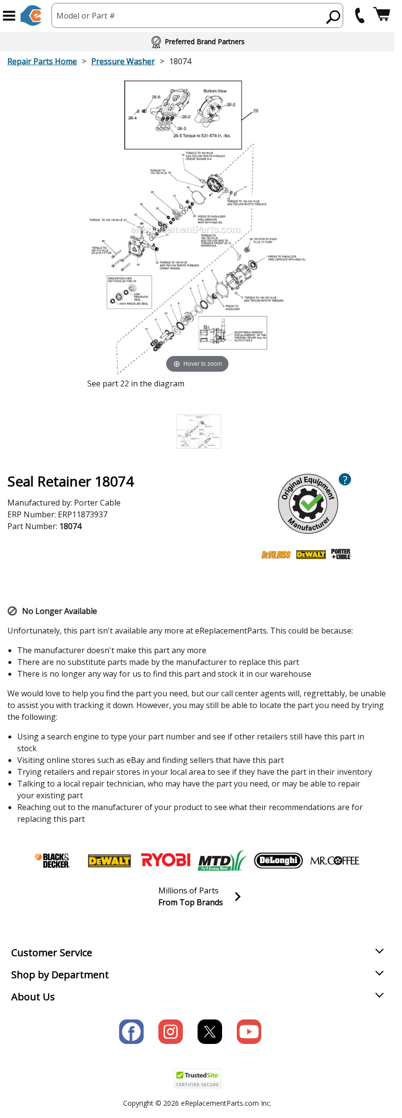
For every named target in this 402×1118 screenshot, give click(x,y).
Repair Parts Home (42, 61)
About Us (33, 996)
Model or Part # (85, 15)
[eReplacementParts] (31, 15)
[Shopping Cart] (381, 15)
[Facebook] (131, 1031)
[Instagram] (170, 1031)
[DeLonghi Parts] (278, 860)
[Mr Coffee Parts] (334, 860)
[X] (210, 1031)
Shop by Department (60, 974)
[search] (334, 16)
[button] (9, 16)
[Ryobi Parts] (165, 860)
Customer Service (51, 952)
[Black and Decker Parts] (52, 860)
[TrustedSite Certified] (197, 1078)
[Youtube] (249, 1031)
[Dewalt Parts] (109, 860)
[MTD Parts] (222, 860)
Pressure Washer (123, 61)
